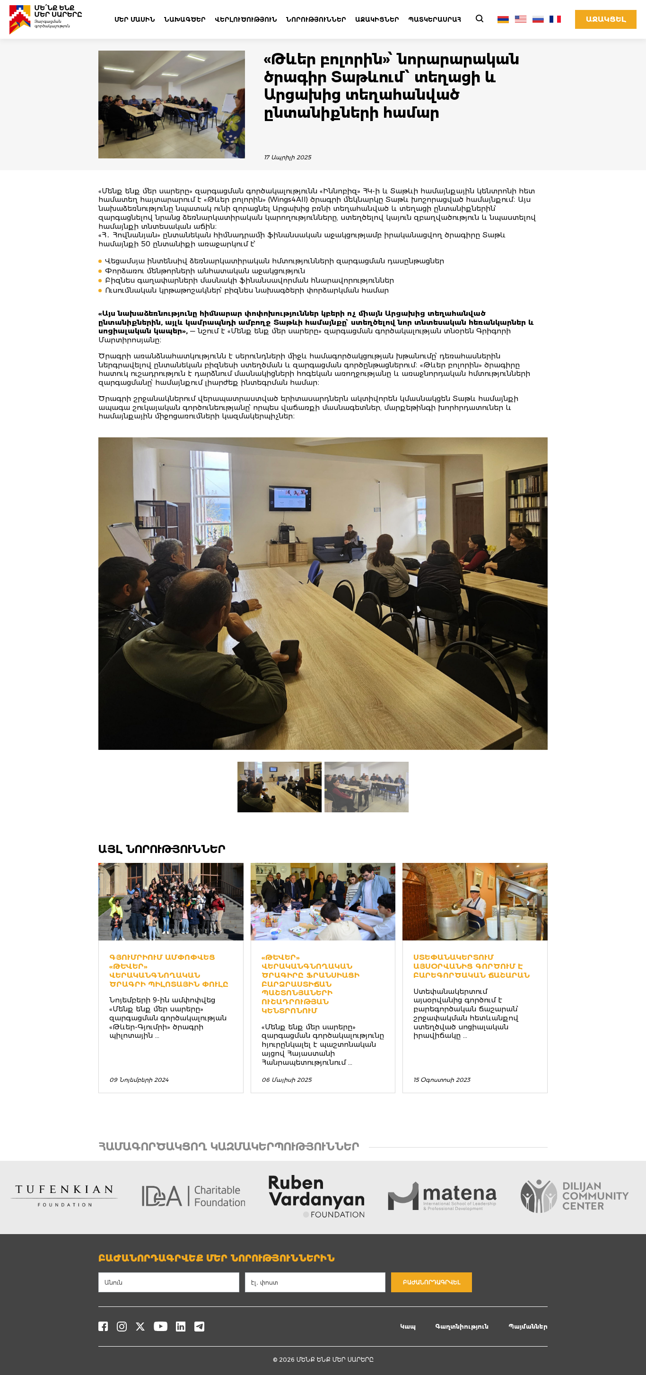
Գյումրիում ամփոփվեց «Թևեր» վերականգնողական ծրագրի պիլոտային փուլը (168, 970)
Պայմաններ (528, 1326)
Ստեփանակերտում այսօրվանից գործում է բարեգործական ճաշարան (471, 966)
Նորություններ (316, 19)
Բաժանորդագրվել (431, 1282)
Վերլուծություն (246, 19)
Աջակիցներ (377, 19)
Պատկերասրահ (434, 19)
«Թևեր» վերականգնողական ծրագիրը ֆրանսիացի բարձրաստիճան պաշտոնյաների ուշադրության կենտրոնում (310, 984)
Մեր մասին (134, 19)
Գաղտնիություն (462, 1326)
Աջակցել (606, 19)
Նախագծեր (185, 19)
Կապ (408, 1326)
